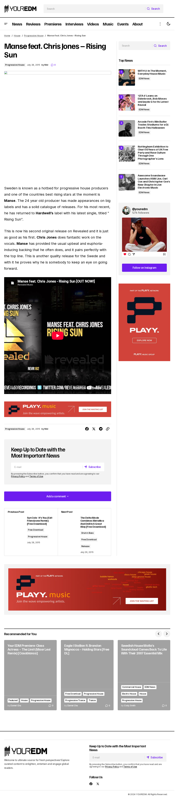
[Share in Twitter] (93, 429)
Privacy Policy (18, 476)
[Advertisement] (144, 322)
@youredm (140, 209)
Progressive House (33, 35)
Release (85, 546)
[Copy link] (107, 429)
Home (7, 35)
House (17, 35)
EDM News (144, 78)
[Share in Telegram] (100, 429)
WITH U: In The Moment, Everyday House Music (152, 72)
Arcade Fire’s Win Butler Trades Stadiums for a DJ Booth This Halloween (153, 124)
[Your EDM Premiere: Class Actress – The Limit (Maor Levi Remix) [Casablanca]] (30, 675)
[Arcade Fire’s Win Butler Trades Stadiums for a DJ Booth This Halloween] (127, 128)
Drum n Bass (87, 533)
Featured (13, 700)
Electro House (129, 693)
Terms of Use (36, 476)
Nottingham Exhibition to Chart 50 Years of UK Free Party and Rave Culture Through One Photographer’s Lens (153, 152)
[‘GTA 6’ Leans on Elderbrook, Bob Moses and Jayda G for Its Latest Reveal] (127, 102)
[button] (6, 24)
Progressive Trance (75, 700)
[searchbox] (94, 9)
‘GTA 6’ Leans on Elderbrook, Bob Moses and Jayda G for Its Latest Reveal (153, 100)
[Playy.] (87, 589)
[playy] (57, 409)
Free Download (35, 530)
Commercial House (131, 687)
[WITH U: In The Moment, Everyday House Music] (127, 77)
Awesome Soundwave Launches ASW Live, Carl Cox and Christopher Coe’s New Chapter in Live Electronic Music (154, 181)
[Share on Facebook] (86, 429)
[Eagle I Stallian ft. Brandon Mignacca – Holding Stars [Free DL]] (87, 675)
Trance (92, 700)
